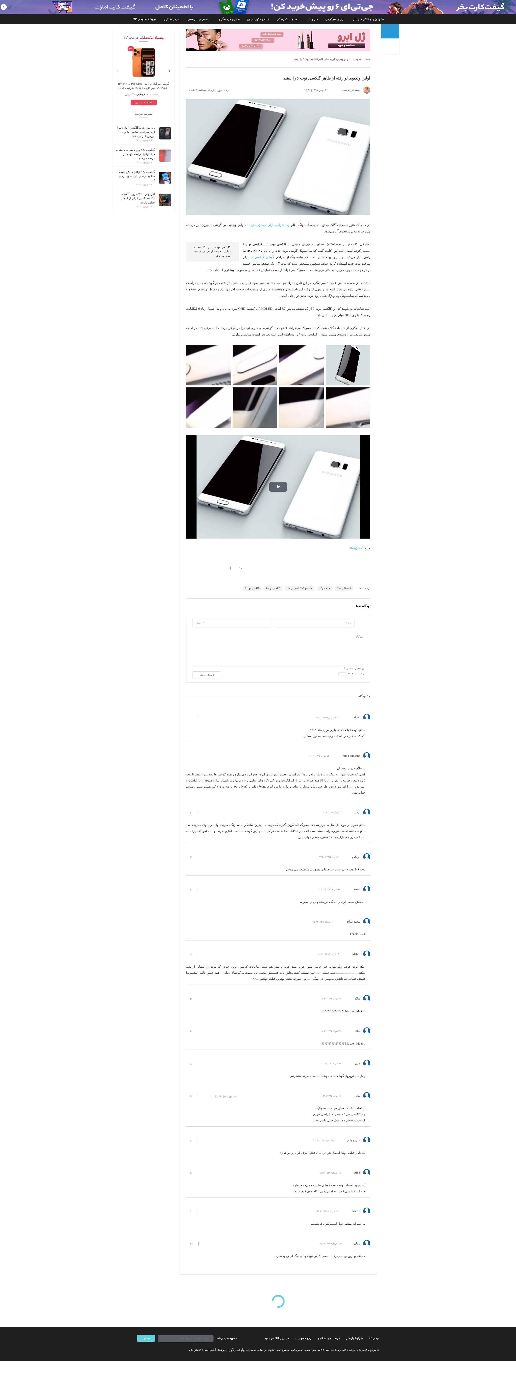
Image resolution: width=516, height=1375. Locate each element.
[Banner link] (258, 7)
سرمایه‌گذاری (171, 19)
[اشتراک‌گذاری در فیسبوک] (209, 568)
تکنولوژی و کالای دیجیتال (368, 19)
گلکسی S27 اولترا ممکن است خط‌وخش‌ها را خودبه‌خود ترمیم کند (137, 176)
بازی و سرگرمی (335, 19)
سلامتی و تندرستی (199, 19)
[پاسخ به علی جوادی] (203, 1140)
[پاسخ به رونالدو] (203, 857)
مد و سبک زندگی (287, 19)
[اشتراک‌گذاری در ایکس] (202, 568)
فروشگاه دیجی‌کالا (144, 19)
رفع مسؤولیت (303, 1338)
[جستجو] (390, 46)
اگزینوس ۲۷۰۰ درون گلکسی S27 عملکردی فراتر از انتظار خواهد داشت (138, 198)
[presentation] (169, 70)
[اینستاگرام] (146, 1350)
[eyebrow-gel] (278, 40)
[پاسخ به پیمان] (205, 1243)
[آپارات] (160, 1350)
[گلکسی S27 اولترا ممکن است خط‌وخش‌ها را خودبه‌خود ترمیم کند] (165, 178)
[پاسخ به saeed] (203, 889)
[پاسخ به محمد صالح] (203, 922)
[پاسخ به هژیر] (203, 1063)
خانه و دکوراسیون (258, 19)
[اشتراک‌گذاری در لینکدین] (216, 568)
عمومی (357, 59)
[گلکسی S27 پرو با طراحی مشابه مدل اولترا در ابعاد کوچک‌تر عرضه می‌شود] (165, 156)
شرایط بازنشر (354, 1338)
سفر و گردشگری (229, 19)
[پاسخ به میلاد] (203, 998)
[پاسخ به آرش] (203, 812)
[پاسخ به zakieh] (203, 717)
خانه (368, 59)
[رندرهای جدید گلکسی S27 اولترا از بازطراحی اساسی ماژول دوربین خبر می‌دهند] (165, 133)
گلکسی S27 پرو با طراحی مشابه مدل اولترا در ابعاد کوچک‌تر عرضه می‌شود (135, 154)
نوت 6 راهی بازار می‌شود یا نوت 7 (268, 225)
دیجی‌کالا (374, 1338)
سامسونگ (324, 588)
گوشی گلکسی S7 (262, 257)
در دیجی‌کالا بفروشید (277, 1338)
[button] (238, 568)
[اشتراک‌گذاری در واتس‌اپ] (195, 568)
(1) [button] (226, 1096)
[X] (153, 1350)
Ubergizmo (356, 548)
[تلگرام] (138, 1350)
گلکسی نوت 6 (273, 588)
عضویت (146, 1338)
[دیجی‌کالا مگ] (390, 31)
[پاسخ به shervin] (203, 1211)
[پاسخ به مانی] (203, 1096)
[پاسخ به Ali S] (203, 1173)
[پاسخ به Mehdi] (203, 954)
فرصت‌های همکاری (328, 1338)
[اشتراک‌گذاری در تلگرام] (187, 568)
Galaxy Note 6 (344, 588)
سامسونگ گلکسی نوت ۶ (299, 588)
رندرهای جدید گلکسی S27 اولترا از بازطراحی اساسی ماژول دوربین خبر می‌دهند (136, 132)
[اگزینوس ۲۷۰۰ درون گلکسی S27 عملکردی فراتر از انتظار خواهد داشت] (165, 200)
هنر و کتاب (311, 19)
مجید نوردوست (351, 89)
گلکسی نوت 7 (252, 588)
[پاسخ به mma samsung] (203, 756)
